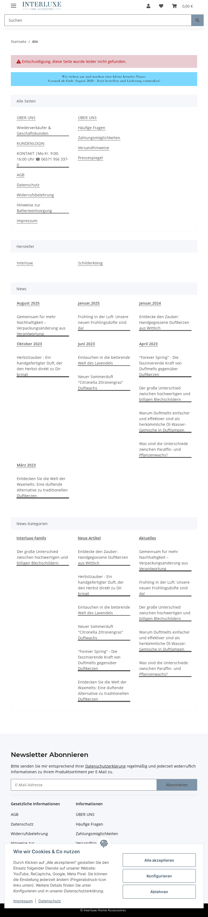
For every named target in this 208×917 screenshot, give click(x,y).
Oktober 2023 (29, 343)
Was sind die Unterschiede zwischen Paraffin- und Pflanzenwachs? (163, 449)
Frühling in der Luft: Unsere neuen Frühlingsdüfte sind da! (103, 322)
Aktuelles (147, 538)
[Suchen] (197, 20)
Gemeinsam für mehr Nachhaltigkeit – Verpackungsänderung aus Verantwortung (41, 325)
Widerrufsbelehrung (35, 194)
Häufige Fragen (91, 127)
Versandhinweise (93, 147)
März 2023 (26, 465)
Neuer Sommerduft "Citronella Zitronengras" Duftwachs (100, 382)
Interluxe (25, 263)
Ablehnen (159, 891)
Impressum (23, 901)
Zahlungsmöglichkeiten (99, 137)
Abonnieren (177, 784)
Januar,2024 (150, 303)
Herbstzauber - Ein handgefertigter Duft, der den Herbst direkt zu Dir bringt (40, 366)
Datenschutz (49, 901)
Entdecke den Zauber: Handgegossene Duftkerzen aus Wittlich (164, 322)
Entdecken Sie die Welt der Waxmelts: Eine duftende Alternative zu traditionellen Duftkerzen (42, 487)
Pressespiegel (90, 157)
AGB (20, 174)
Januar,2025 (89, 303)
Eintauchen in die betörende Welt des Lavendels (104, 360)
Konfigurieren (159, 876)
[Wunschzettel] (161, 6)
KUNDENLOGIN (30, 143)
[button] (148, 6)
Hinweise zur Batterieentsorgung (34, 207)
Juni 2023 (86, 343)
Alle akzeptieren (159, 860)
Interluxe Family (31, 538)
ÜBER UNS (26, 117)
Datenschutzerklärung (105, 766)
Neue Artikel (89, 538)
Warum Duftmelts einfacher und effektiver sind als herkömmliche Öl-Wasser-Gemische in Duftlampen (164, 421)
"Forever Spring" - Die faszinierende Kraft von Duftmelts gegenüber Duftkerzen (160, 366)
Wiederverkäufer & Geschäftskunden (34, 130)
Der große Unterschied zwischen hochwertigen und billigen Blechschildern (164, 393)
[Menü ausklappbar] (13, 3)
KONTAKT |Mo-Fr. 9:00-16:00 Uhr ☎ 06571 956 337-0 (43, 159)
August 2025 (28, 303)
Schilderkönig (90, 263)
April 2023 (148, 343)
